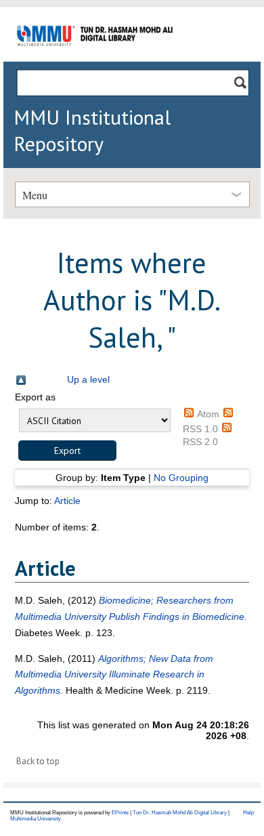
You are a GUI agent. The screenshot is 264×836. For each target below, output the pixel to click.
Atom (208, 414)
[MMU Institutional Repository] (94, 59)
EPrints (120, 813)
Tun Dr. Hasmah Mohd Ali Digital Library (180, 813)
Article (67, 500)
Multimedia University (35, 819)
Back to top (38, 761)
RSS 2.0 (200, 441)
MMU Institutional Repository (92, 130)
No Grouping (181, 477)
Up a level (88, 379)
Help (248, 813)
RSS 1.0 (200, 428)
